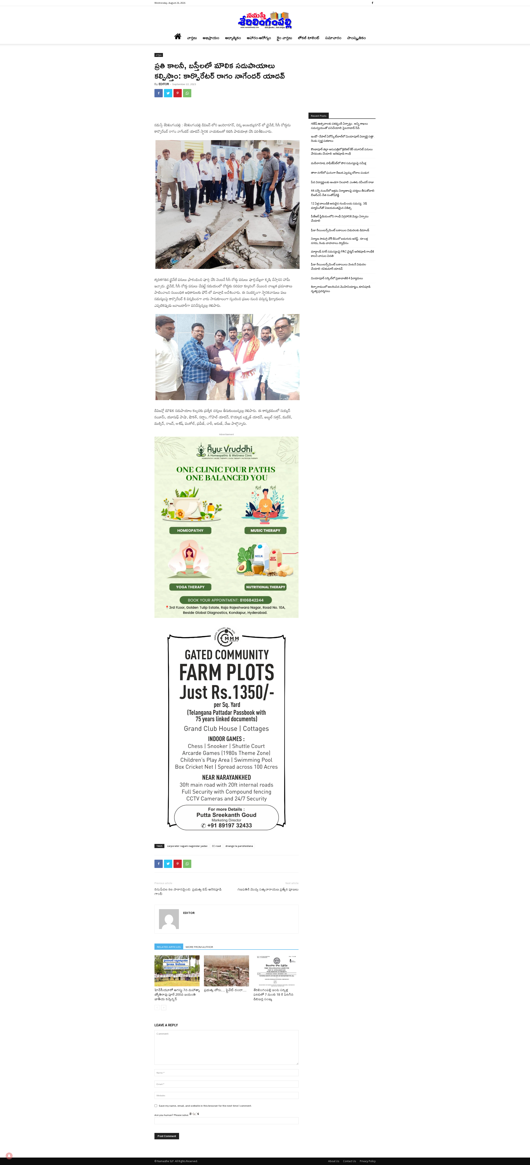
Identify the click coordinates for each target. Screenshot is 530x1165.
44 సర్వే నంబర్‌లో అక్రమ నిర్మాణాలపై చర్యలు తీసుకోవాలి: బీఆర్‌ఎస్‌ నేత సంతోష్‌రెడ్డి (343, 193)
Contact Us (349, 1161)
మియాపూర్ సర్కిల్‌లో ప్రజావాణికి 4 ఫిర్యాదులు (337, 278)
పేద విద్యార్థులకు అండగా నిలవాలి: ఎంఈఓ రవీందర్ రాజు (342, 182)
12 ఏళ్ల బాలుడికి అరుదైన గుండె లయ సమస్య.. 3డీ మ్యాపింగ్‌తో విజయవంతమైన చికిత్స (339, 205)
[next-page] (163, 1007)
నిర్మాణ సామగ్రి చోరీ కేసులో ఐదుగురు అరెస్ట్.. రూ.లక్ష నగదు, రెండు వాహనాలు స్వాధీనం (339, 241)
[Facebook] (372, 3)
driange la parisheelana (239, 845)
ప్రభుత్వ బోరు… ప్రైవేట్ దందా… (225, 989)
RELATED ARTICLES (169, 946)
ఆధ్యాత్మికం (233, 38)
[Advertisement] (226, 111)
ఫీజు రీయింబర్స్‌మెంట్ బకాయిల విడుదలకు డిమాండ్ (340, 230)
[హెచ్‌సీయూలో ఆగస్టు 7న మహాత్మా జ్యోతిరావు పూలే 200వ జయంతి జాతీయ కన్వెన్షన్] (177, 970)
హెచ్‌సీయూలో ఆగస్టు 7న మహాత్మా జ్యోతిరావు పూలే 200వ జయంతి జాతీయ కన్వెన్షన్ (177, 994)
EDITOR (164, 84)
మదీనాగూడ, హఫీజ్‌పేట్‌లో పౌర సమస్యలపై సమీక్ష (338, 163)
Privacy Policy (368, 1161)
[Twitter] (168, 93)
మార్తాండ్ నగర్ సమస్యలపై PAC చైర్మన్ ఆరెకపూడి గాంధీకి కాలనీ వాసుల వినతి (342, 254)
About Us (333, 1161)
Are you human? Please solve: (172, 1115)
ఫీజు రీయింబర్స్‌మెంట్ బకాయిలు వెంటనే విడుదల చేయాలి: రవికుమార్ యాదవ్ (338, 266)
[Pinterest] (177, 93)
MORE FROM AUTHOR (199, 946)
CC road (216, 845)
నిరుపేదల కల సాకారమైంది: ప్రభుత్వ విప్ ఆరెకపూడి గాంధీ (188, 891)
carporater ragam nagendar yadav (187, 845)
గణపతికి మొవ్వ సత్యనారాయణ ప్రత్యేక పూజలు (268, 889)
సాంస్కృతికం (356, 38)
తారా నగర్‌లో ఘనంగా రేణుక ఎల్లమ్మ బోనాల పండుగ (340, 172)
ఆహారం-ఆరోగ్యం (259, 38)
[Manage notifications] (9, 1156)
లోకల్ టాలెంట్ (308, 38)
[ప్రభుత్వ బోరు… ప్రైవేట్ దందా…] (226, 970)
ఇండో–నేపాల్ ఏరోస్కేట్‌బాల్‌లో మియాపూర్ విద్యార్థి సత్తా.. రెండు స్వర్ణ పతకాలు (343, 138)
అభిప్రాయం (211, 38)
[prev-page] (157, 1007)
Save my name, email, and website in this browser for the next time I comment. (205, 1105)
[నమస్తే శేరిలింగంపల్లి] (265, 20)
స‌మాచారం (333, 38)
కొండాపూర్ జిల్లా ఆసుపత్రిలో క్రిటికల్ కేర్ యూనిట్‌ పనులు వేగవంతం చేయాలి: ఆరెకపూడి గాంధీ (342, 151)
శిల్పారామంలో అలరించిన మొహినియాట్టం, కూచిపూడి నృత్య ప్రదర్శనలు (340, 289)
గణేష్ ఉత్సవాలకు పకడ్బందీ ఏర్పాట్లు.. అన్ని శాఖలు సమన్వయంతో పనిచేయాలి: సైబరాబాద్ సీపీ (339, 126)
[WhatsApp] (187, 93)
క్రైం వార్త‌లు (284, 38)
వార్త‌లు (192, 38)
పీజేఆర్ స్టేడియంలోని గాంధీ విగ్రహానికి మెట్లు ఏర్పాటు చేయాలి (340, 218)
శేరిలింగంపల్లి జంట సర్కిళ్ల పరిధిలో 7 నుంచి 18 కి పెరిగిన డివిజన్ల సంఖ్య (273, 994)
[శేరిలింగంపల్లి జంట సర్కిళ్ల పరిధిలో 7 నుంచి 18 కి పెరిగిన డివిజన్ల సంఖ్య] (276, 970)
